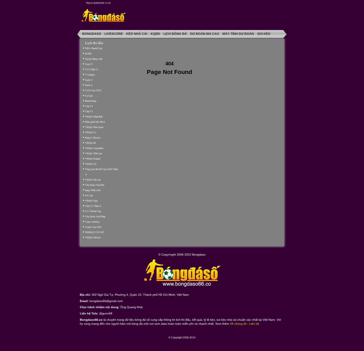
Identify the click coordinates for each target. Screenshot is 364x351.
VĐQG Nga (91, 200)
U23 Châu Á (91, 69)
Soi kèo (263, 34)
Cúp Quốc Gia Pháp (95, 216)
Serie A (89, 85)
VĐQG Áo (90, 163)
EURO (88, 53)
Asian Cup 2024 (93, 226)
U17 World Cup (93, 211)
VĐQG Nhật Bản (94, 116)
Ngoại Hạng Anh (93, 58)
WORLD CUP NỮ (94, 232)
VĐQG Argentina (94, 148)
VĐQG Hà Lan (93, 179)
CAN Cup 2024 (93, 90)
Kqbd (155, 34)
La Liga (89, 95)
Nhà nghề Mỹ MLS (95, 121)
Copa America (92, 221)
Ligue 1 (89, 79)
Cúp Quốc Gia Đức (94, 184)
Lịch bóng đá (175, 34)
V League (90, 74)
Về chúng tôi (238, 323)
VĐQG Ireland (92, 158)
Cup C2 (89, 106)
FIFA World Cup (93, 48)
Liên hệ (254, 323)
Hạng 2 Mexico (93, 137)
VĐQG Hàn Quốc (94, 127)
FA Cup (89, 195)
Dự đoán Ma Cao (204, 34)
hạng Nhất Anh (92, 190)
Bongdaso (91, 34)
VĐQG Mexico (93, 237)
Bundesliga (90, 100)
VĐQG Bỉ (90, 142)
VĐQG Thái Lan (93, 153)
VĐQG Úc (90, 132)
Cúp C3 (89, 111)
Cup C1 (89, 64)
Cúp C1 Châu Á (93, 205)
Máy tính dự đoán (238, 34)
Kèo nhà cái (136, 34)
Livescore (113, 34)
